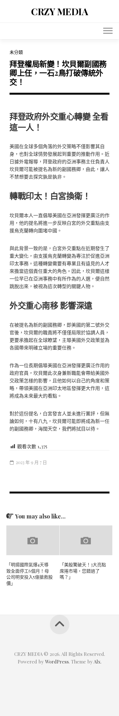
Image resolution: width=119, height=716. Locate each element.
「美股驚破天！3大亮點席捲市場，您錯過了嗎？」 (83, 571)
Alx (97, 661)
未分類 (16, 52)
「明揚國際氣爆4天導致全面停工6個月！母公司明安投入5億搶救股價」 (29, 574)
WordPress (57, 661)
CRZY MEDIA (59, 11)
